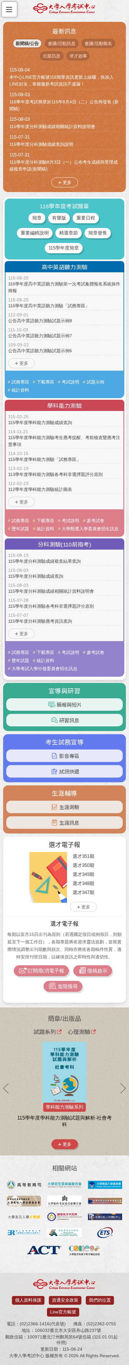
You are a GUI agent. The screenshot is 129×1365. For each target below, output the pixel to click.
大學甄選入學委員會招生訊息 (90, 528)
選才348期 (83, 883)
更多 (67, 182)
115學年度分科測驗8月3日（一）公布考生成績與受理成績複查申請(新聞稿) (63, 165)
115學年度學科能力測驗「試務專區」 (44, 459)
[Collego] (85, 1250)
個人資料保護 (28, 1300)
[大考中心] (64, 10)
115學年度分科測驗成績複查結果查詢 (44, 561)
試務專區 (20, 381)
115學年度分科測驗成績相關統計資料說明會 (52, 126)
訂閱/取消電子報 (46, 970)
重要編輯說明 (35, 232)
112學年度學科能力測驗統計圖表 (40, 489)
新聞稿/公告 (27, 43)
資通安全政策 (65, 1300)
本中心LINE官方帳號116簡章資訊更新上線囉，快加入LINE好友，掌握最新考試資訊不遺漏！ (61, 81)
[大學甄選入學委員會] (105, 1185)
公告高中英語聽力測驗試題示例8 (40, 320)
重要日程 (85, 217)
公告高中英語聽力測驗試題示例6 (40, 350)
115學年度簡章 (64, 247)
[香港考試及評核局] (64, 1233)
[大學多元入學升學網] (24, 1217)
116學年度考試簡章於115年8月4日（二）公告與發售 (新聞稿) (64, 105)
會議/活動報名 (98, 43)
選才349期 (83, 874)
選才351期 (83, 856)
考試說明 (70, 381)
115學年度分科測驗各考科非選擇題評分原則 (51, 606)
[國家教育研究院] (64, 1217)
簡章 (37, 217)
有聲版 (59, 217)
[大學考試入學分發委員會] (24, 1202)
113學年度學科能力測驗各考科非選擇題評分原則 (55, 474)
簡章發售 (97, 232)
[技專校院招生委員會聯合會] (105, 1201)
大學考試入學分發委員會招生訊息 (44, 668)
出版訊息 (51, 55)
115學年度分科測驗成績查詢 (35, 576)
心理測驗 (79, 1031)
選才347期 (83, 892)
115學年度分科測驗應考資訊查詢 (40, 621)
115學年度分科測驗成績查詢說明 (41, 144)
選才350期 (83, 865)
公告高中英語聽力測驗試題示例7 (40, 335)
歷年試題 (20, 528)
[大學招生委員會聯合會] (64, 1185)
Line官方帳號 (63, 1311)
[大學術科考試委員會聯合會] (64, 1201)
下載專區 (45, 381)
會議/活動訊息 (61, 43)
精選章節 (68, 232)
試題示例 (95, 381)
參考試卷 (95, 520)
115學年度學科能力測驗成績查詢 (40, 422)
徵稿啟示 (97, 970)
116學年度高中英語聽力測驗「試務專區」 (49, 305)
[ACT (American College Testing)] (44, 1251)
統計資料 (20, 390)
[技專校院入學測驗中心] (105, 1218)
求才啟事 (78, 55)
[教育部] (24, 1185)
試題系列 (45, 1031)
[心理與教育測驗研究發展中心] (24, 1233)
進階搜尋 (68, 986)
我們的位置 (100, 1300)
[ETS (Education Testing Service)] (105, 1233)
